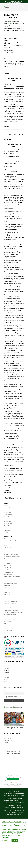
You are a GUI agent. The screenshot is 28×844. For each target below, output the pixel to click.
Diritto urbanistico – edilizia (10, 587)
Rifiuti (5, 623)
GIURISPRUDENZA (9, 777)
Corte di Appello (8, 514)
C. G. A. (5, 505)
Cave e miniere (8, 558)
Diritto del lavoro (8, 570)
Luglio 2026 (7, 735)
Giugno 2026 (7, 738)
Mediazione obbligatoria (10, 614)
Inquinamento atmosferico (10, 601)
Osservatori (13, 782)
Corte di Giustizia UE (9, 519)
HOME (10, 775)
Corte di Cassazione (9, 516)
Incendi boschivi (8, 596)
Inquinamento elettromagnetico (12, 605)
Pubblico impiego (8, 621)
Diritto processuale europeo (11, 581)
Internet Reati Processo (9, 608)
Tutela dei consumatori (9, 630)
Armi (5, 549)
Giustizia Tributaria (8, 525)
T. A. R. (5, 528)
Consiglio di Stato (8, 507)
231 (5, 538)
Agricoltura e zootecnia (9, 543)
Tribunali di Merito (8, 532)
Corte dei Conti (7, 512)
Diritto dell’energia (8, 572)
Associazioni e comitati (9, 552)
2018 (5, 681)
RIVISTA (16, 775)
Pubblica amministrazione (10, 619)
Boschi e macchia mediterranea (12, 556)
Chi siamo (19, 784)
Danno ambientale (8, 561)
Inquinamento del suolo (10, 603)
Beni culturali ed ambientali (11, 554)
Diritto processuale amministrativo (12, 576)
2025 (5, 666)
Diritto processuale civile (10, 579)
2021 (5, 675)
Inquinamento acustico (9, 599)
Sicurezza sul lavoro (9, 628)
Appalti (11, 23)
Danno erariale (7, 563)
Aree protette (7, 547)
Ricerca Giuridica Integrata (13, 781)
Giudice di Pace (8, 523)
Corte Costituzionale (9, 510)
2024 (5, 668)
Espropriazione (7, 592)
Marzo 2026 (7, 744)
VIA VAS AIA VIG (8, 632)
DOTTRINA (19, 777)
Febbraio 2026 (7, 747)
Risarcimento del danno (10, 625)
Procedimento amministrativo (11, 617)
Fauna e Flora (7, 594)
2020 (5, 677)
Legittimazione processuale (11, 610)
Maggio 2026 (7, 740)
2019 (5, 679)
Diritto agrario (7, 565)
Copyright (21, 795)
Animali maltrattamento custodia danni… (14, 612)
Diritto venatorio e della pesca (11, 590)
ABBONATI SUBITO (13, 779)
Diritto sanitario (7, 585)
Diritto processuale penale (10, 583)
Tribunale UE (7, 530)
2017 (5, 683)
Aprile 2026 (6, 742)
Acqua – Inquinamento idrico (11, 540)
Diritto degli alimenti (9, 567)
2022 (5, 672)
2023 (5, 670)
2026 (5, 663)
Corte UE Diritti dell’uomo (10, 521)
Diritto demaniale (8, 574)
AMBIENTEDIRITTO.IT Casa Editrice (14, 728)
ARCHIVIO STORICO (13, 786)
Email (5, 690)
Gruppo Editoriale (9, 784)
